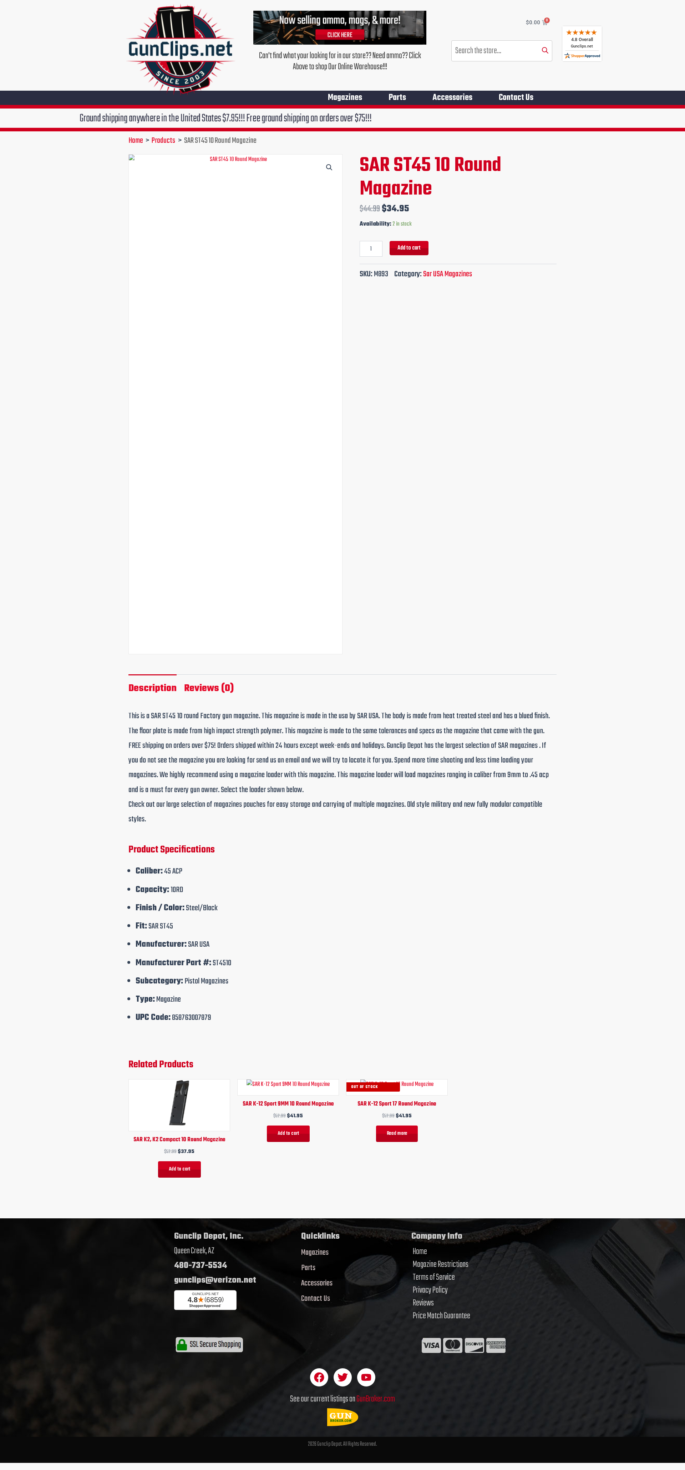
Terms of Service (434, 1277)
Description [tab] (152, 688)
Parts (397, 97)
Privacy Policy (430, 1290)
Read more (397, 1133)
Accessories (452, 97)
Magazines (345, 97)
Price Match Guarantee (441, 1316)
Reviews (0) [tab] (209, 688)
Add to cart (409, 247)
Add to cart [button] (179, 1169)
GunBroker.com (375, 1399)
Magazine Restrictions (440, 1264)
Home (420, 1251)
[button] (329, 167)
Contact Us (516, 97)
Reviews (423, 1303)
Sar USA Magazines (447, 274)
